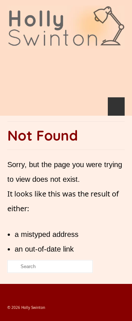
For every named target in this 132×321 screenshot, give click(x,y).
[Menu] (116, 106)
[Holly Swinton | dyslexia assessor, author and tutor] (66, 27)
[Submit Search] (12, 266)
